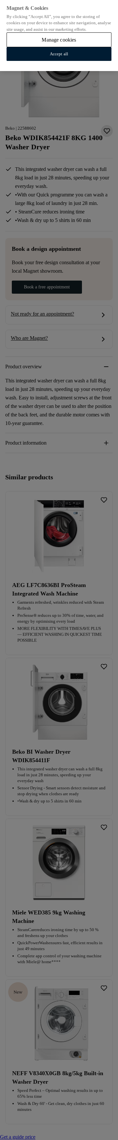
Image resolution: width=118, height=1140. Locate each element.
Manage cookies (59, 40)
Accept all (59, 53)
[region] (59, 35)
